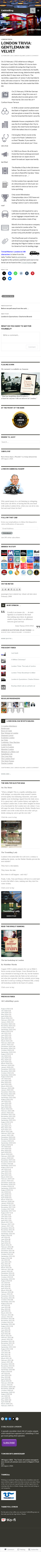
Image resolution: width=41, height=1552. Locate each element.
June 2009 (4, 1398)
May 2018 (4, 1196)
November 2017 (6, 1207)
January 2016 (5, 1249)
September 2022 (7, 1097)
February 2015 (6, 1269)
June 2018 (4, 1194)
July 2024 (4, 1056)
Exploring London (7, 738)
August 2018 (5, 1190)
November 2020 (6, 1139)
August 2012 (5, 1326)
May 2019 (4, 1173)
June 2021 (4, 1126)
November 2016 (6, 1230)
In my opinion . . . (14, 605)
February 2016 (6, 1247)
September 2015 (7, 1256)
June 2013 (4, 1307)
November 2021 (6, 1116)
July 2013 (4, 1305)
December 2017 (6, 1205)
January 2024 (5, 1067)
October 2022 (6, 1096)
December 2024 (6, 1046)
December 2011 (6, 1341)
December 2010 (6, 1364)
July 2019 (4, 1169)
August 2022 (5, 1099)
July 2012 (4, 1328)
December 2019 (6, 1160)
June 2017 (4, 1216)
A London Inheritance (9, 726)
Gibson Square (19, 55)
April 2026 (4, 1016)
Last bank (14, 653)
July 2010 (4, 1373)
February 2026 (6, 1020)
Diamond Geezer (7, 735)
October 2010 (6, 1368)
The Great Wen (6, 756)
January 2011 (5, 1362)
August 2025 (5, 1031)
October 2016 (6, 1232)
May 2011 (4, 1354)
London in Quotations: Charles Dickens (25, 679)
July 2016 (4, 1237)
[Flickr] (9, 1418)
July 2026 (4, 1011)
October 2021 (6, 1118)
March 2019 (5, 1177)
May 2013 (4, 1309)
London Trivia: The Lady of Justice (23, 666)
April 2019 (4, 1175)
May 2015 (4, 1264)
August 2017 (5, 1213)
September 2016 (7, 1234)
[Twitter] (6, 1418)
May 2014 (4, 1286)
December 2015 (6, 1251)
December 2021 (6, 1114)
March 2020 (5, 1154)
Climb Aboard (7, 533)
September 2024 (7, 1052)
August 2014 (5, 1281)
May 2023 (4, 1082)
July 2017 (4, 1215)
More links (6, 774)
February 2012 (6, 1337)
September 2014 (7, 1279)
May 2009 (4, 1400)
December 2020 (6, 1137)
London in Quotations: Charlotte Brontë (16, 315)
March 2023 (5, 1086)
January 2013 (5, 1317)
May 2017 (4, 1218)
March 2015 (5, 1267)
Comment (32, 347)
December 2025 (6, 1024)
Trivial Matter (26, 262)
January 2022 (5, 1113)
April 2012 (4, 1334)
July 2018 (4, 1192)
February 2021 (6, 1133)
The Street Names (7, 761)
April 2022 (4, 1107)
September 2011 (7, 1347)
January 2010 (5, 1385)
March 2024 (5, 1063)
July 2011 (4, 1351)
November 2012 (6, 1320)
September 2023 (7, 1075)
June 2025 (4, 1035)
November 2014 (6, 1275)
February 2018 (6, 1201)
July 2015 (4, 1260)
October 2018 (6, 1186)
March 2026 (5, 1018)
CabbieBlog (7, 10)
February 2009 (6, 1406)
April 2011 (4, 1356)
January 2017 (5, 1226)
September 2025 (7, 1029)
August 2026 (5, 1009)
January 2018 (5, 1203)
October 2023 (6, 1073)
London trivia (6, 39)
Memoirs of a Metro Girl (10, 752)
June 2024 (4, 1058)
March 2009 (5, 1404)
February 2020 (6, 1156)
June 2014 (4, 1285)
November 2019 (6, 1162)
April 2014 (4, 1288)
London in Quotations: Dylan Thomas (16, 630)
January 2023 (5, 1090)
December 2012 (6, 1319)
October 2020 (6, 1141)
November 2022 (6, 1094)
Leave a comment (32, 55)
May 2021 (4, 1128)
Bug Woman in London (9, 733)
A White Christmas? (18, 659)
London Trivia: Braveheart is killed (23, 673)
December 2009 (6, 1387)
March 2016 (5, 1245)
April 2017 (4, 1220)
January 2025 (5, 1044)
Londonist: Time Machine (10, 742)
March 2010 (5, 1381)
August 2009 (5, 1394)
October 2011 (6, 1345)
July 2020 (4, 1147)
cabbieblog (20, 257)
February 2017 (6, 1224)
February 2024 (6, 1065)
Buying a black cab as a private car (23, 686)
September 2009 (7, 1392)
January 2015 (5, 1271)
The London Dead (7, 759)
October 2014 (6, 1277)
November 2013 (6, 1298)
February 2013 (6, 1315)
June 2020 (4, 1148)
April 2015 (4, 1266)
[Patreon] (13, 1418)
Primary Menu (38, 10)
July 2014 (4, 1283)
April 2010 (4, 1379)
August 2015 (5, 1258)
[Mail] (17, 1418)
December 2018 (6, 1183)
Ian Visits (4, 740)
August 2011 (5, 1349)
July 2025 (4, 1033)
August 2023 (5, 1077)
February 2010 (6, 1383)
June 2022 (4, 1103)
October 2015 (6, 1254)
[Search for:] (20, 442)
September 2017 (7, 1211)
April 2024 (4, 1062)
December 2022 (6, 1092)
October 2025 (6, 1028)
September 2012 (7, 1324)
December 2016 (6, 1228)
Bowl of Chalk (6, 731)
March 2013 (5, 1313)
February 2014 (6, 1292)
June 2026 (4, 1012)
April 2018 (4, 1198)
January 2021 (5, 1135)
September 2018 (7, 1188)
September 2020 (7, 1143)
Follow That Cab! (9, 518)
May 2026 (4, 1014)
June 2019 (4, 1171)
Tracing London (7, 763)
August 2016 (5, 1235)
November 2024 (6, 1048)
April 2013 (4, 1311)
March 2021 (5, 1131)
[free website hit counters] (11, 589)
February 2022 (6, 1111)
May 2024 (4, 1060)
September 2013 (7, 1302)
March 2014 (5, 1290)
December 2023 (6, 1069)
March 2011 (5, 1358)
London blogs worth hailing (20, 721)
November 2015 (6, 1252)
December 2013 (6, 1296)
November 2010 (6, 1366)
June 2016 (4, 1239)
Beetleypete (5, 728)
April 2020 (4, 1152)
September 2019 (7, 1165)
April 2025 (4, 1039)
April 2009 (4, 1402)
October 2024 (6, 1050)
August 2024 (5, 1054)
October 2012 (6, 1322)
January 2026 (5, 1022)
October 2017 (6, 1209)
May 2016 (4, 1241)
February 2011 (6, 1360)
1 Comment (27, 632)
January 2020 (5, 1158)
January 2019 (5, 1181)
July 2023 (4, 1079)
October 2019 (6, 1164)
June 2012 (4, 1330)
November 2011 (6, 1343)
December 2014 (6, 1273)
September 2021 (7, 1120)
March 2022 (5, 1109)
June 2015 (4, 1262)
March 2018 (5, 1199)
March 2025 (5, 1041)
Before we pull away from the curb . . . (15, 307)
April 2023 (4, 1084)
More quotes (7, 638)
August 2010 (5, 1371)
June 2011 (4, 1353)
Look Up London (7, 747)
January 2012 (5, 1339)
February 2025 (6, 1043)
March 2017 (5, 1222)
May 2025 (4, 1037)
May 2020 (4, 1150)
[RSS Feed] (2, 1418)
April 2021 (4, 1130)
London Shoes (6, 745)
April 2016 (4, 1243)
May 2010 (4, 1377)
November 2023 (6, 1071)
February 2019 (6, 1179)
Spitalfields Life (7, 754)
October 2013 (6, 1300)
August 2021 (5, 1122)
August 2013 (5, 1303)
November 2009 (6, 1388)
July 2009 (4, 1396)
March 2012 (5, 1336)
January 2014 (5, 1294)
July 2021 (4, 1124)
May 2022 (4, 1105)
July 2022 (4, 1101)
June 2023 (4, 1080)
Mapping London (7, 749)
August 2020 (5, 1145)
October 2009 (6, 1390)
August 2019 (5, 1167)
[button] (4, 553)
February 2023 (6, 1088)
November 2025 (6, 1026)
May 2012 (4, 1332)
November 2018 (6, 1184)
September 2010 (7, 1370)
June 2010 (4, 1375)
